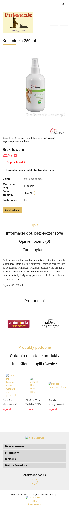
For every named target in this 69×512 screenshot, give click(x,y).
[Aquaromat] (50, 323)
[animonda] (18, 323)
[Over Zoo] (57, 131)
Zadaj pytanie (12, 210)
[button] (34, 446)
